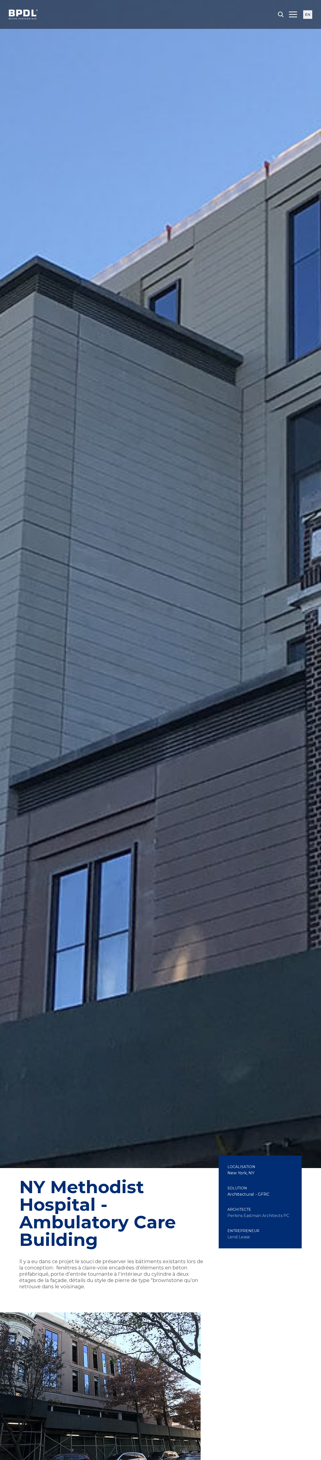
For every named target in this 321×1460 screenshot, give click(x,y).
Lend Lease (238, 1237)
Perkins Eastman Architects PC (258, 1215)
